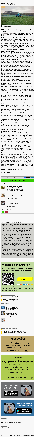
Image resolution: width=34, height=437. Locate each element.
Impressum (32, 435)
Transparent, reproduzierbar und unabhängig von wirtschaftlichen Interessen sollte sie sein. (12, 308)
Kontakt (24, 435)
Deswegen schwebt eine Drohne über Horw (9, 427)
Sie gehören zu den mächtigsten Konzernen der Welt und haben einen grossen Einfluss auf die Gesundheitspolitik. (11, 315)
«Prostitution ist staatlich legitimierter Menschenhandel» (12, 420)
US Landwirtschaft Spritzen (11, 174)
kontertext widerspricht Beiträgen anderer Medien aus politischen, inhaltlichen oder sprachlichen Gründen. (11, 322)
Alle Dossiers (30, 325)
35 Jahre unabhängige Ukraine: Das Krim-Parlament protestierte (14, 296)
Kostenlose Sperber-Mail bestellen (17, 180)
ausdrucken (17, 177)
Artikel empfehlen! (6, 177)
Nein (6, 211)
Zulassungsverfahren (26, 86)
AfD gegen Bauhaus (6, 333)
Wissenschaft (8, 306)
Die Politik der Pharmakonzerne (11, 311)
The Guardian (18, 110)
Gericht (25, 59)
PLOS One (19, 43)
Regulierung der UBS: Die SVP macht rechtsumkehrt (12, 298)
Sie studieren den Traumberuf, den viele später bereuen (12, 430)
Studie (19, 62)
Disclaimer (28, 435)
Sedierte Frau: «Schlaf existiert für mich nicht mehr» (11, 422)
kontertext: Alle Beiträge (10, 318)
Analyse (9, 138)
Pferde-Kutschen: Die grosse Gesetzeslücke (10, 299)
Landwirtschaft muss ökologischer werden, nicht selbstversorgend (14, 332)
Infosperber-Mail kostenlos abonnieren (16, 435)
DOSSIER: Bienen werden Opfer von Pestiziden (11, 169)
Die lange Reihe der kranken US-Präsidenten (10, 300)
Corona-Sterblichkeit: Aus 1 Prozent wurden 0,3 (11, 329)
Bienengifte (4, 79)
